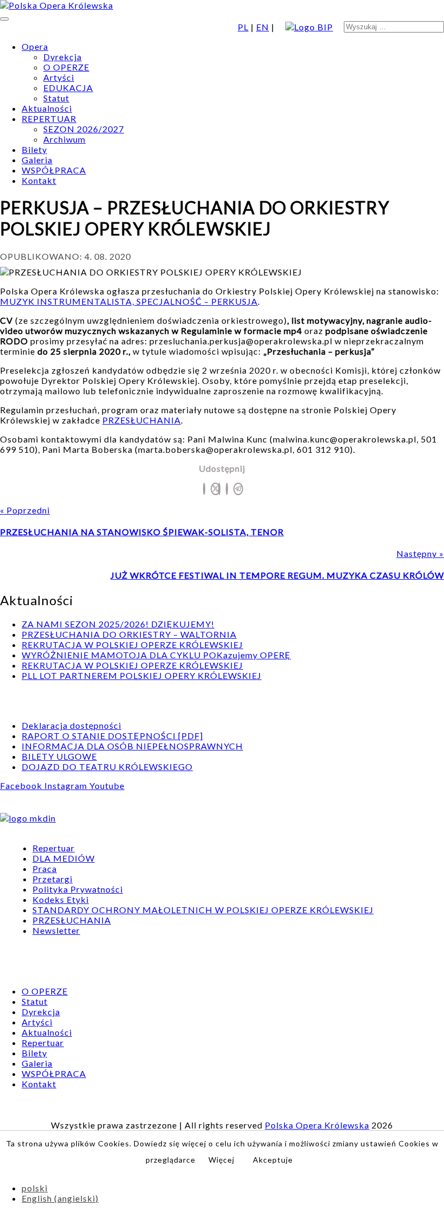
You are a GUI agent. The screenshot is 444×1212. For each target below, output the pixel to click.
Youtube (107, 785)
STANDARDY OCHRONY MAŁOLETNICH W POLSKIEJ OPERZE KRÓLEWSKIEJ (203, 910)
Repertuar (53, 848)
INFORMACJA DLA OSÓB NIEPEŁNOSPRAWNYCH (132, 746)
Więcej (221, 1159)
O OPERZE (66, 67)
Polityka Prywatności (77, 889)
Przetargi (52, 879)
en (262, 27)
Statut (56, 98)
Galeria (37, 160)
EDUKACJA (68, 87)
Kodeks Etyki (60, 899)
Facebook (22, 785)
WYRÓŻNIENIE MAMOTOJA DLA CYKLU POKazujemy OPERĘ (156, 655)
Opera (35, 46)
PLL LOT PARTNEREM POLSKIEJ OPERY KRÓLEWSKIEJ (142, 675)
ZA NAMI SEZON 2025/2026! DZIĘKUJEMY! (118, 624)
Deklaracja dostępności (71, 725)
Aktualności (47, 108)
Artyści (58, 77)
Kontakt (39, 180)
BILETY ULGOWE (59, 756)
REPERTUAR (49, 118)
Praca (44, 868)
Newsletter (56, 930)
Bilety (34, 149)
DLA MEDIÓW (63, 858)
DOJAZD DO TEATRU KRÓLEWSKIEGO (107, 766)
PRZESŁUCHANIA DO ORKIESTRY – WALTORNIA (129, 634)
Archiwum (64, 139)
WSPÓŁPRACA (54, 170)
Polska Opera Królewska (317, 1125)
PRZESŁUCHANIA (141, 420)
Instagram (66, 785)
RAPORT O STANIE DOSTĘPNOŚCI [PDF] (112, 735)
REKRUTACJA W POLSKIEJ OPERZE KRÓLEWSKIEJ (132, 644)
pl (243, 27)
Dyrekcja (62, 57)
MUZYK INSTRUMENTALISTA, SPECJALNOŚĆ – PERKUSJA (129, 301)
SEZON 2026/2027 (83, 129)
